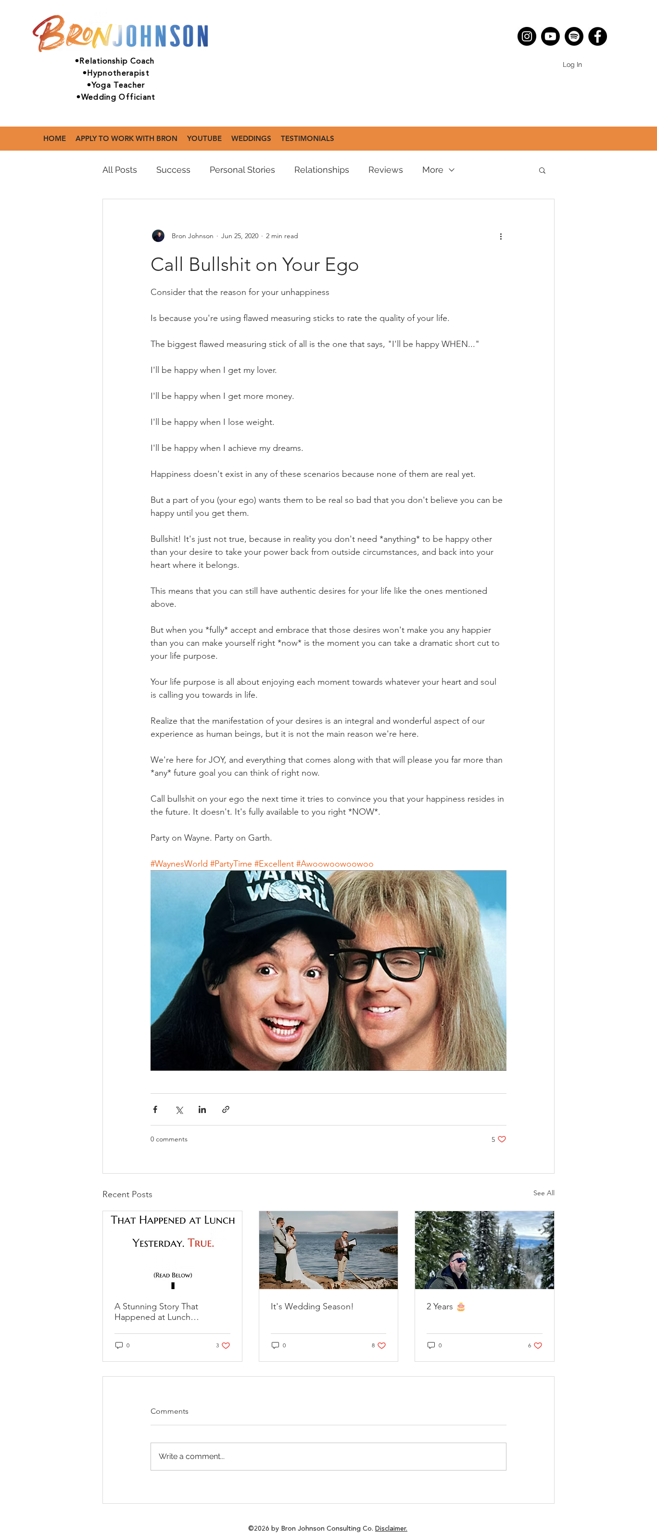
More (432, 170)
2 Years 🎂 (446, 1306)
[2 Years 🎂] (484, 1250)
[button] (542, 170)
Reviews (385, 170)
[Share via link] (225, 1109)
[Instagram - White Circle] (529, 47)
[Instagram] (527, 36)
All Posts (119, 170)
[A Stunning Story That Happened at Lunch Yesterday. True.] (172, 1250)
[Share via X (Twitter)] (178, 1109)
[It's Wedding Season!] (328, 1250)
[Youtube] (550, 36)
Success (173, 170)
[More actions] (500, 236)
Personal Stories (242, 170)
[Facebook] (597, 36)
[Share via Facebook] (155, 1109)
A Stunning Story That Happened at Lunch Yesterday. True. (156, 1311)
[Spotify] (574, 36)
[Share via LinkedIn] (202, 1109)
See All (544, 1193)
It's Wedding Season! (312, 1306)
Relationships (321, 170)
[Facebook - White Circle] (543, 47)
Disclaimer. (391, 1528)
